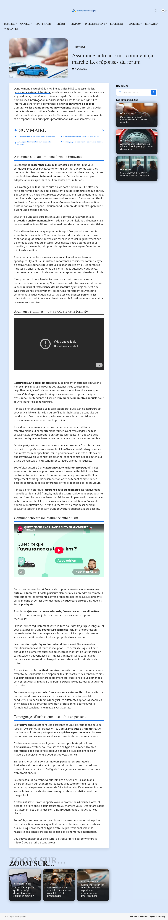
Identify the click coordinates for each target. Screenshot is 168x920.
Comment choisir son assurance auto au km (81, 136)
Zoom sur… (32, 863)
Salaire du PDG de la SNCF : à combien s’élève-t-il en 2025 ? (134, 174)
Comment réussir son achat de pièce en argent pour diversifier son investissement (92, 890)
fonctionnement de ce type (77, 103)
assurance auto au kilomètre (32, 92)
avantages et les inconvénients (52, 107)
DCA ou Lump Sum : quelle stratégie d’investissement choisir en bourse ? (25, 891)
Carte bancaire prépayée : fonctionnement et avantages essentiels (133, 119)
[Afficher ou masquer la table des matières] (75, 130)
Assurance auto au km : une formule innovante (36, 136)
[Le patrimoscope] (84, 10)
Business (127, 169)
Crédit (53, 884)
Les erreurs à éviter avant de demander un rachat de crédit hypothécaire (59, 891)
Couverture (80, 47)
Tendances (128, 113)
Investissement (23, 884)
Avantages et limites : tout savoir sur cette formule (34, 143)
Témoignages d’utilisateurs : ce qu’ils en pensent (83, 141)
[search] (156, 10)
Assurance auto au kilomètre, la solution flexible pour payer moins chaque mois (136, 146)
